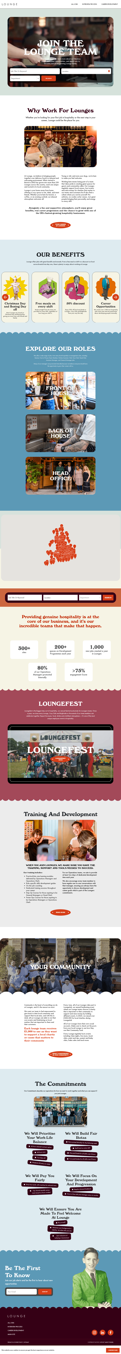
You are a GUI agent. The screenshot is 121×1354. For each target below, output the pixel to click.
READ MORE (60, 912)
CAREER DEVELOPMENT (109, 4)
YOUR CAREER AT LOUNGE (60, 225)
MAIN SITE (11, 1334)
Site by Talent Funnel (106, 1342)
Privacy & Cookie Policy (15, 1342)
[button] (51, 557)
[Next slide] (115, 297)
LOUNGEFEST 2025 (60, 759)
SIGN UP (45, 1292)
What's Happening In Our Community (60, 1054)
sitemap (26, 1342)
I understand (113, 1350)
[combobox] (62, 71)
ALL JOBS (74, 4)
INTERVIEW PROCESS (89, 4)
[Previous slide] (5, 297)
